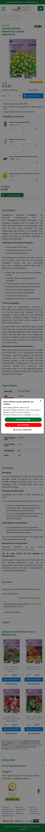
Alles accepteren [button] (23, 420)
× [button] (40, 401)
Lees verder (35, 415)
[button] (23, 430)
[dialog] (22, 416)
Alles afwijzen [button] (23, 425)
